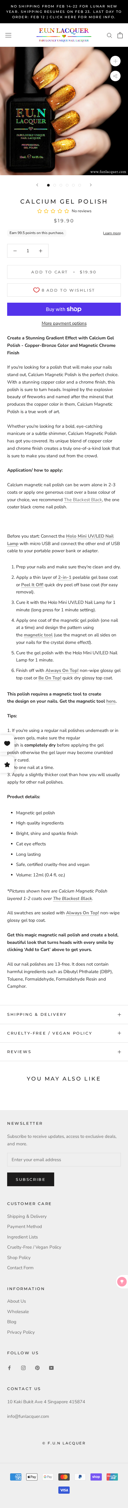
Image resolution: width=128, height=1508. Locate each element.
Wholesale (18, 1312)
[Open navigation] (8, 35)
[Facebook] (9, 1368)
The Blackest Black (83, 500)
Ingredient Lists (22, 1237)
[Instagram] (23, 1368)
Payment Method (24, 1227)
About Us (16, 1301)
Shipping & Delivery (36, 1014)
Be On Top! (49, 678)
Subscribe (31, 1179)
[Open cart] (120, 35)
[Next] (91, 185)
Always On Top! (62, 670)
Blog (11, 1322)
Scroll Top (105, 1490)
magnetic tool (38, 635)
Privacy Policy (21, 1332)
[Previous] (37, 185)
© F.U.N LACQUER (64, 1443)
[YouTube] (51, 1368)
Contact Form (20, 1268)
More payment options (64, 323)
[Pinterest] (37, 1368)
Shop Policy (19, 1258)
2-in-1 (64, 577)
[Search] (109, 35)
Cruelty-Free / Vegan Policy (49, 1033)
